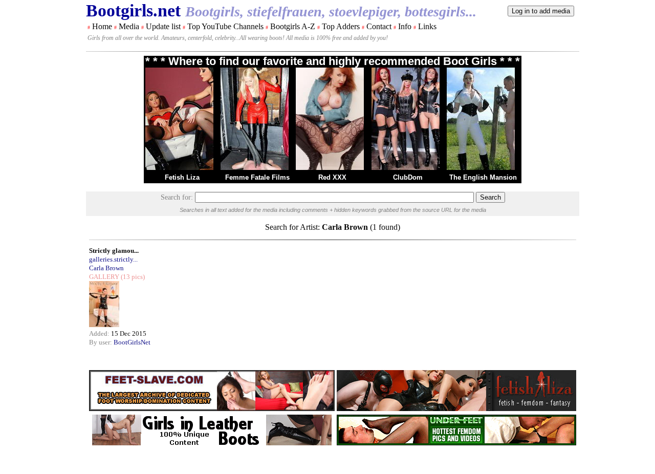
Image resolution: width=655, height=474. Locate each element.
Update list (163, 26)
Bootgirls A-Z (292, 26)
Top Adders (341, 26)
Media (129, 26)
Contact (378, 26)
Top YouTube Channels (225, 26)
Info (404, 26)
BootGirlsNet (132, 342)
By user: (101, 342)
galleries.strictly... (113, 259)
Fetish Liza (182, 177)
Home (102, 26)
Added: (100, 333)
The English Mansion (483, 177)
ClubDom (408, 177)
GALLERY (104, 277)
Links (427, 26)
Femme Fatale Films (257, 177)
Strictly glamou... (114, 250)
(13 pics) (132, 277)
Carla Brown (106, 268)
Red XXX (332, 177)
